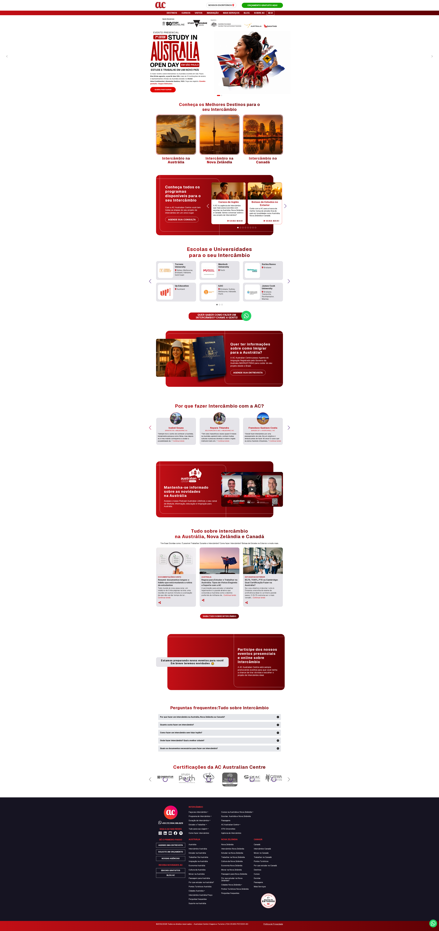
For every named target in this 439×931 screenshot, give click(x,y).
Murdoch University (223, 265)
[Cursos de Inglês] (228, 191)
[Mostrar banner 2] (221, 95)
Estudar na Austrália (197, 853)
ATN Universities (228, 829)
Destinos (257, 870)
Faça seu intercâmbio (198, 812)
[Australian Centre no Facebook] (175, 833)
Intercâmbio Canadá (262, 849)
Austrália (192, 844)
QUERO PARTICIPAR (163, 89)
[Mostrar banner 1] (218, 95)
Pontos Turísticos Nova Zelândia (235, 889)
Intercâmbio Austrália (198, 849)
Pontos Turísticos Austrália (200, 886)
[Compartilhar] (159, 603)
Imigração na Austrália (198, 861)
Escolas (257, 878)
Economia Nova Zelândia (231, 865)
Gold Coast (179, 275)
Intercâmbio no (263, 160)
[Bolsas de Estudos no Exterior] (265, 191)
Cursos (257, 874)
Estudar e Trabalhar (197, 824)
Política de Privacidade (273, 924)
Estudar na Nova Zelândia (232, 853)
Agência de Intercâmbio (231, 833)
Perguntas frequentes (198, 899)
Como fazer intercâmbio (199, 833)
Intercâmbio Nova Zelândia (232, 849)
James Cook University (268, 287)
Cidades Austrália (196, 891)
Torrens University (180, 265)
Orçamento (262, 5)
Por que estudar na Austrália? (201, 882)
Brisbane (179, 272)
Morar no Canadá (261, 853)
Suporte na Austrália (197, 903)
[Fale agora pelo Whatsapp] (433, 923)
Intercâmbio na (176, 160)
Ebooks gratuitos (170, 870)
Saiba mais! (236, 221)
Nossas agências (171, 858)
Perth (222, 270)
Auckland (181, 289)
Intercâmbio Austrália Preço (200, 895)
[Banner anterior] (7, 56)
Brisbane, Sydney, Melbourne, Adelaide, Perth (227, 291)
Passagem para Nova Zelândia (234, 874)
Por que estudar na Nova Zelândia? (231, 879)
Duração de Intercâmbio (199, 820)
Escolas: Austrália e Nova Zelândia (236, 816)
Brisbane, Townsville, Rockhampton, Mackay (268, 295)
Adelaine (187, 272)
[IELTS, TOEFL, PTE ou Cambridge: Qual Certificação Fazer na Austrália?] (263, 560)
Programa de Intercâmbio (199, 816)
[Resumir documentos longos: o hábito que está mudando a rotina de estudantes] (176, 560)
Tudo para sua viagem (198, 829)
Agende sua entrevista (248, 372)
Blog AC (171, 875)
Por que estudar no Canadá (265, 865)
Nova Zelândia (227, 844)
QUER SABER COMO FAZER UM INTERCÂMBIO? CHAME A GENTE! (217, 316)
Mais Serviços (260, 886)
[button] (207, 206)
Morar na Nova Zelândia (231, 870)
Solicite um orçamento (170, 852)
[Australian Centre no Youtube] (170, 833)
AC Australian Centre (230, 824)
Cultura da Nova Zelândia (232, 861)
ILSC (220, 286)
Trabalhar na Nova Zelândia (233, 857)
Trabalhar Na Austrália (198, 857)
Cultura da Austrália (197, 870)
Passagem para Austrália (199, 878)
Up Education (182, 286)
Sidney (179, 270)
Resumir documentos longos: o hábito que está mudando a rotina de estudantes (175, 582)
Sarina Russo (269, 264)
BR (271, 13)
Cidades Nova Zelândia (231, 885)
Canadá (257, 844)
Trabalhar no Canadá (263, 857)
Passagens (225, 820)
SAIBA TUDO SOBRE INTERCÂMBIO (219, 616)
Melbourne (187, 270)
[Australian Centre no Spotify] (181, 833)
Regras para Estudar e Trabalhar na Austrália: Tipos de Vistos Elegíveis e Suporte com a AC (219, 582)
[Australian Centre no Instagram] (160, 833)
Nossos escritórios (220, 5)
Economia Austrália (197, 865)
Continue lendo (178, 441)
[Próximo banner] (432, 56)
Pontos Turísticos (261, 861)
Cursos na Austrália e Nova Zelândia (236, 812)
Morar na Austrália (197, 874)
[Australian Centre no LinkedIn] (165, 833)
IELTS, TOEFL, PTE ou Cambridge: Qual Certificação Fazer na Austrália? (261, 582)
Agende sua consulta (182, 219)
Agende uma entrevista (170, 845)
